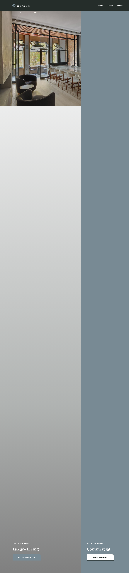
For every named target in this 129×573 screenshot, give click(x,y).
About (100, 5)
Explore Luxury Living (26, 557)
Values (110, 5)
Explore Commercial (100, 557)
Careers (120, 5)
